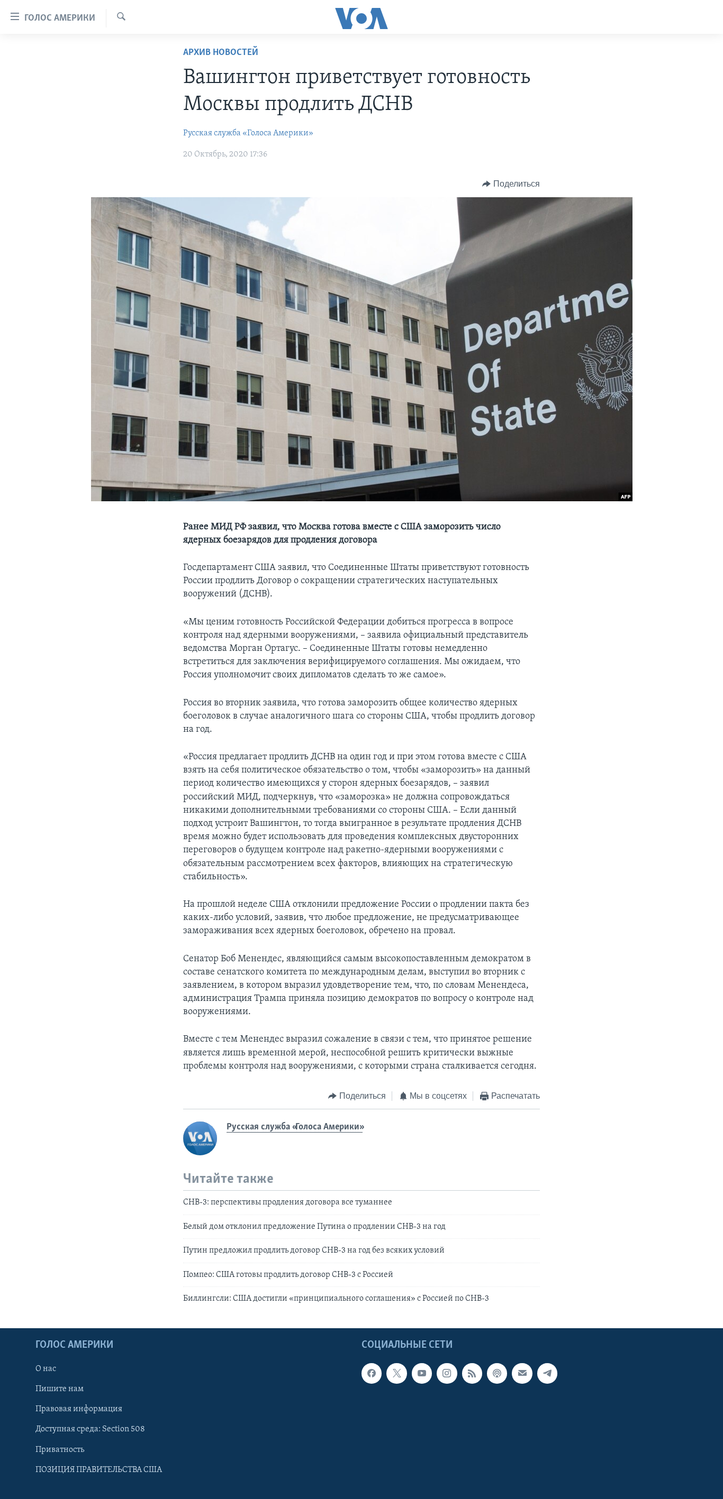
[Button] (511, 184)
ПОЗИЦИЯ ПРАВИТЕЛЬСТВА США (98, 1470)
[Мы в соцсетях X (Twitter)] (396, 1374)
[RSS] (472, 1374)
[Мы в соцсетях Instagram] (447, 1374)
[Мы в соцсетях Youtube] (422, 1374)
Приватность (59, 1450)
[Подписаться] (522, 1374)
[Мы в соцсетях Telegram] (547, 1374)
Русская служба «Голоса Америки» (248, 133)
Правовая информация (78, 1409)
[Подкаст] (497, 1374)
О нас (45, 1369)
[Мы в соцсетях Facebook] (372, 1374)
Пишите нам (59, 1389)
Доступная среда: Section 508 (90, 1430)
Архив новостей (220, 53)
